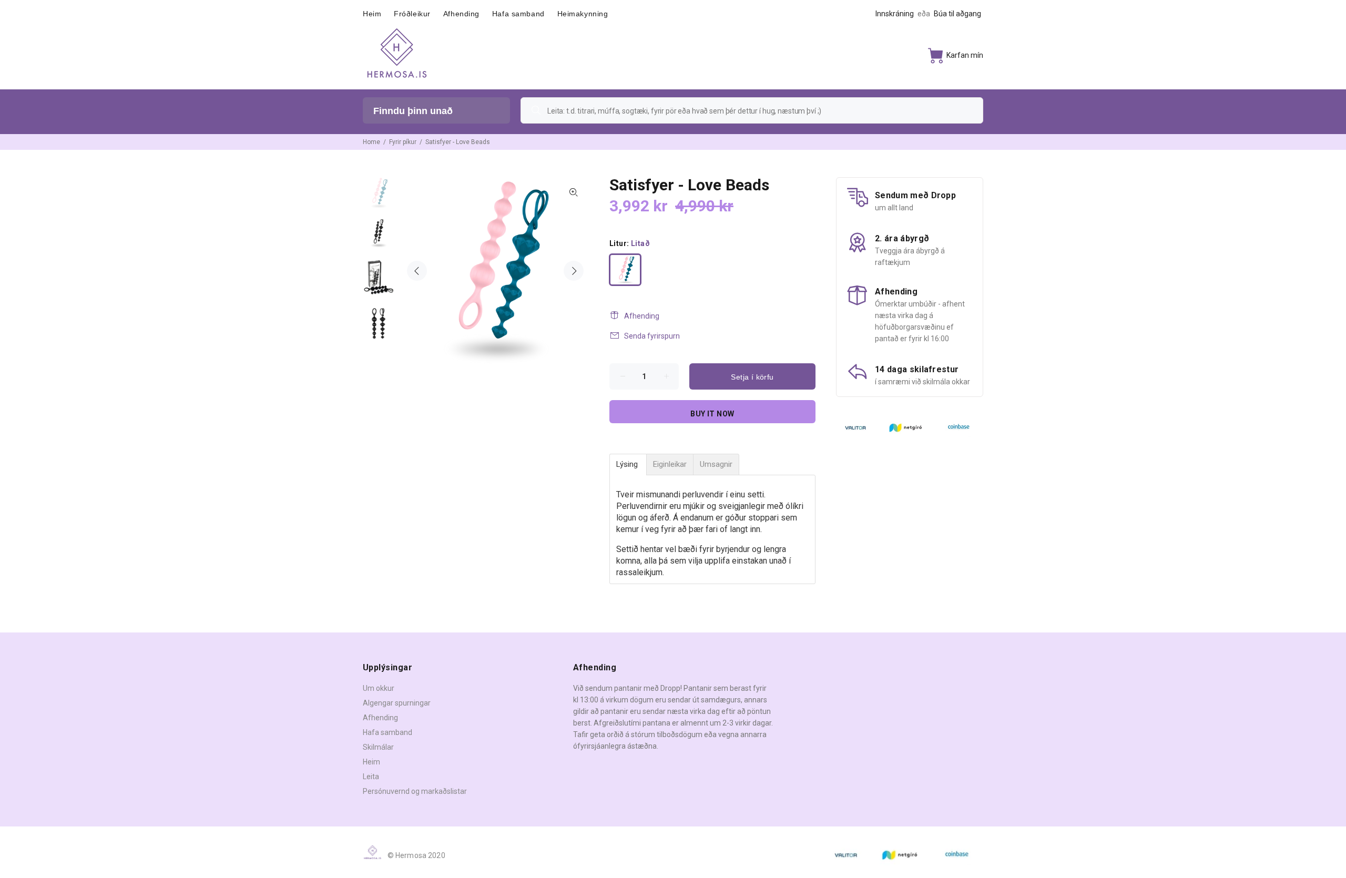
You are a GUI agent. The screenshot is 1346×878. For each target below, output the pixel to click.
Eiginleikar (670, 464)
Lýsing (628, 464)
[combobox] (752, 110)
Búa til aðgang (957, 13)
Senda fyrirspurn (652, 336)
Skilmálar (378, 747)
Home (371, 142)
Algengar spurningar (397, 703)
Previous (417, 271)
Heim (371, 762)
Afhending (641, 316)
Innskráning (894, 13)
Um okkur (378, 688)
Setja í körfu (752, 377)
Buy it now (712, 414)
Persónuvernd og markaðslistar (415, 791)
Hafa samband (387, 732)
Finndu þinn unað (413, 111)
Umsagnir (716, 464)
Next (574, 271)
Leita (371, 776)
